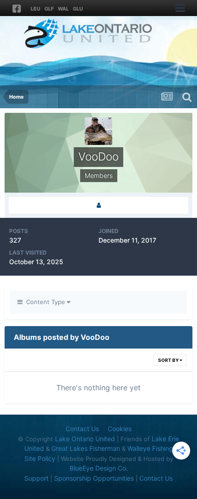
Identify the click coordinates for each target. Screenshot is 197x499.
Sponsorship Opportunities (94, 478)
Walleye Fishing (150, 448)
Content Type (44, 301)
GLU (78, 9)
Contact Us (82, 428)
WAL (63, 9)
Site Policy (39, 458)
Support (36, 478)
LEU (35, 9)
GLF (49, 9)
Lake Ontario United (85, 439)
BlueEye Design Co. (99, 468)
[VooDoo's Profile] (98, 205)
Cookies (119, 428)
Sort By (169, 360)
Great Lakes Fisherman (85, 448)
